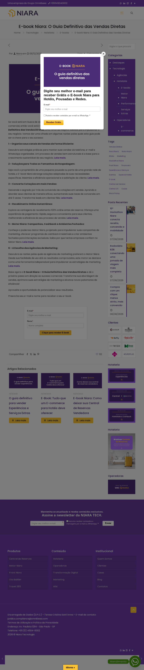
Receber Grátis (53, 122)
